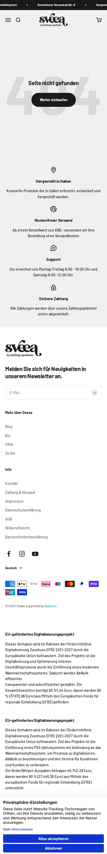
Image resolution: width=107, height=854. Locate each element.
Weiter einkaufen (54, 100)
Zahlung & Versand (20, 492)
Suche (10, 453)
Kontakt (11, 483)
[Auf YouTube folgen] (35, 553)
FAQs (9, 444)
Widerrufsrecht (17, 528)
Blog (8, 426)
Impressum (14, 501)
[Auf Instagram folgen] (21, 553)
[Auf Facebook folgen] (8, 553)
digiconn (50, 606)
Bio (8, 435)
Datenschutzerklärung (23, 510)
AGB (8, 519)
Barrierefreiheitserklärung (26, 537)
